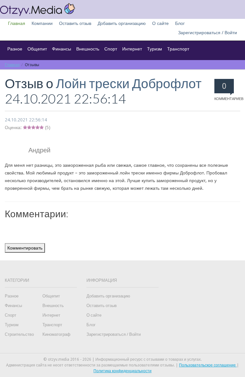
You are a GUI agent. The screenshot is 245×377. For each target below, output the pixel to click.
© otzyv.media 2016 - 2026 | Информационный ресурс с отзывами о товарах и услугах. (122, 359)
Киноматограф (56, 334)
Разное (14, 48)
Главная (16, 23)
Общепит (37, 48)
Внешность (87, 48)
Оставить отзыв (75, 23)
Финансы (61, 48)
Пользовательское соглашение (208, 365)
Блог (180, 23)
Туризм (154, 48)
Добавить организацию (122, 23)
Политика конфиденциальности (122, 371)
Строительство (19, 334)
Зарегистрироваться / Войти (207, 32)
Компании (42, 23)
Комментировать (24, 247)
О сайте (160, 23)
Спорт (110, 48)
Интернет (132, 48)
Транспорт (178, 48)
